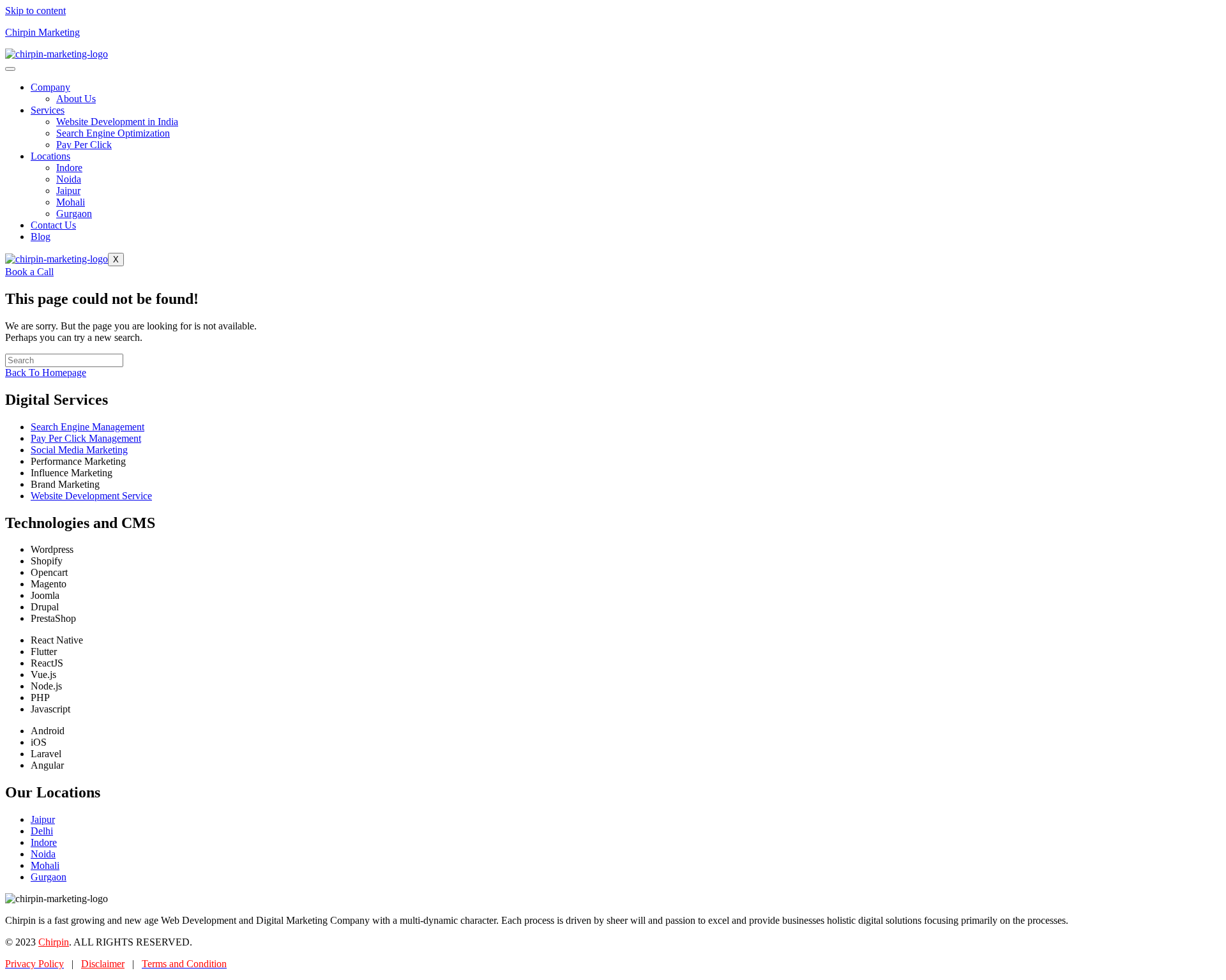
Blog (40, 236)
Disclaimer (103, 963)
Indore (69, 167)
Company (50, 87)
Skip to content (35, 10)
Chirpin (53, 942)
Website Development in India (117, 121)
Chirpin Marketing (42, 32)
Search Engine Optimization (113, 133)
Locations (50, 156)
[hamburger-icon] (10, 69)
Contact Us (53, 225)
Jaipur (68, 190)
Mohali (70, 202)
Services (47, 110)
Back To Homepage (45, 372)
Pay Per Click (84, 144)
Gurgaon (74, 213)
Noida (68, 179)
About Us (76, 98)
